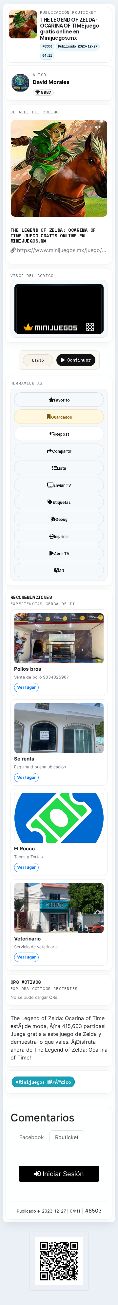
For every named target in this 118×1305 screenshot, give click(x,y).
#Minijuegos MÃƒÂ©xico (43, 1082)
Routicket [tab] (67, 1137)
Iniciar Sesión (62, 1174)
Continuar (79, 360)
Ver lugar (26, 687)
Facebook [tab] (31, 1137)
